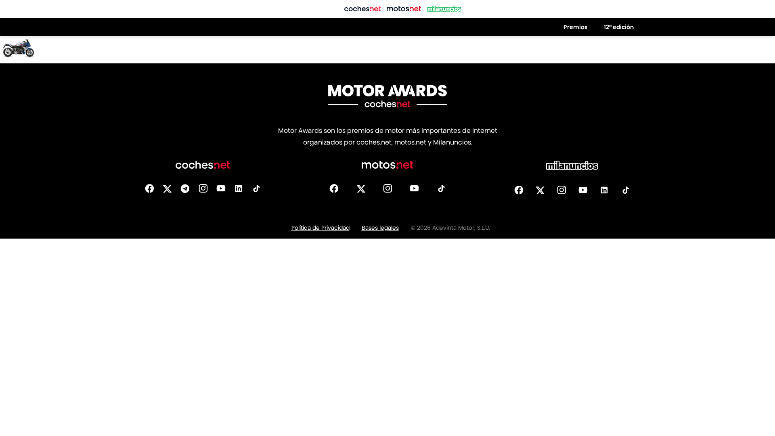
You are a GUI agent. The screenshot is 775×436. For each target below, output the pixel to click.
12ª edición (619, 27)
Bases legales (380, 228)
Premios (575, 27)
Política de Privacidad (320, 228)
